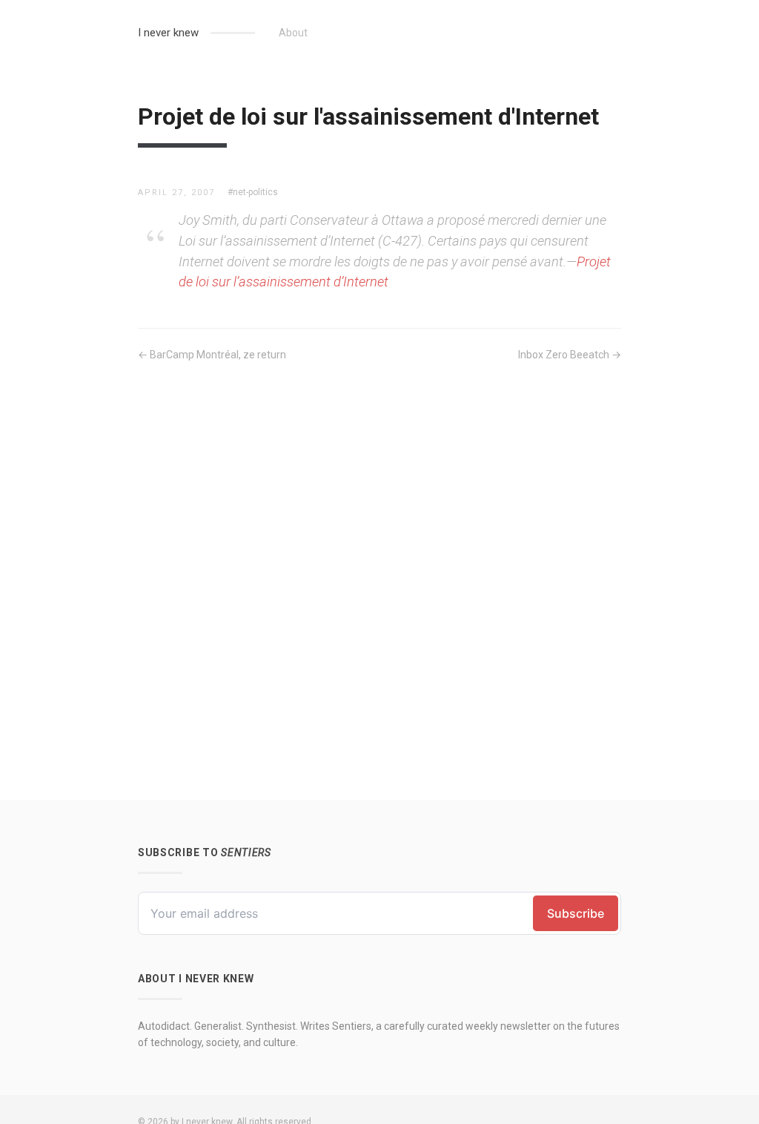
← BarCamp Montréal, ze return (212, 355)
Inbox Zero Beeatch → (569, 355)
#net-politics (253, 192)
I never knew (168, 32)
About (293, 33)
